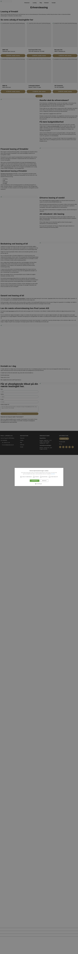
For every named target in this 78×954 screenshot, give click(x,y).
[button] (39, 484)
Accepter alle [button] (35, 480)
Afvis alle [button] (44, 480)
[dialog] (39, 477)
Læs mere (53, 473)
